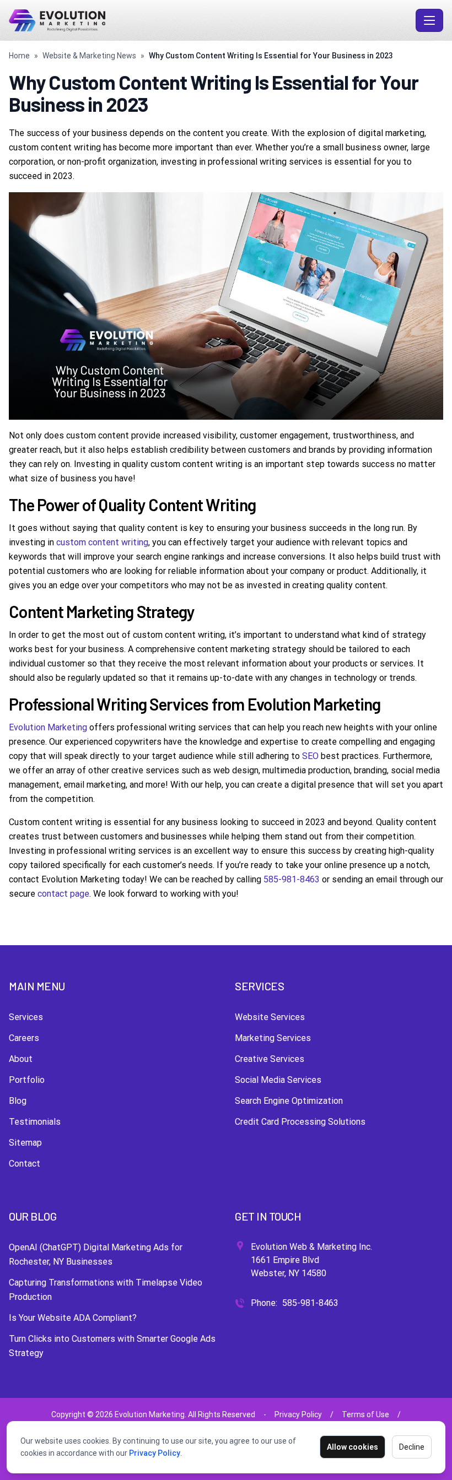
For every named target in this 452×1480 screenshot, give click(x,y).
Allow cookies (352, 1447)
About (21, 1059)
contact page (63, 893)
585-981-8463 (291, 879)
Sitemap (25, 1142)
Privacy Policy (154, 1453)
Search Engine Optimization (289, 1101)
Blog (17, 1101)
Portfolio (27, 1080)
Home (19, 55)
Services (26, 1017)
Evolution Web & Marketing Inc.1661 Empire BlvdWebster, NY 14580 (311, 1260)
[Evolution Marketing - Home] (210, 20)
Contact (24, 1163)
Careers (24, 1038)
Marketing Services (273, 1038)
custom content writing (102, 542)
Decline (411, 1447)
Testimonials (35, 1121)
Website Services (270, 1017)
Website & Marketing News (89, 55)
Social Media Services (278, 1080)
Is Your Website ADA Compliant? (73, 1318)
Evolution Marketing (48, 727)
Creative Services (269, 1059)
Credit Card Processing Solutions (300, 1121)
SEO (310, 756)
